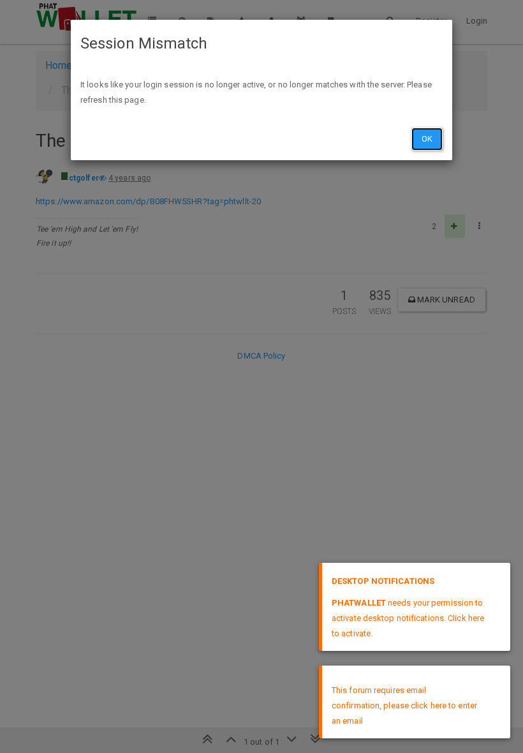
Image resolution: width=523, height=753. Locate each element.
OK (427, 139)
